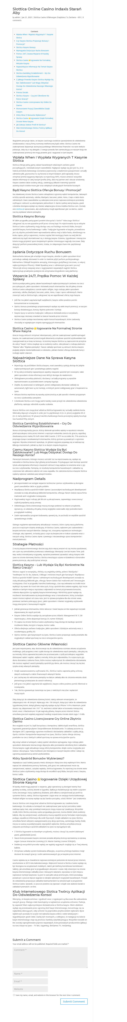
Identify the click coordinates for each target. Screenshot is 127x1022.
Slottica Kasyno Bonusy (25, 47)
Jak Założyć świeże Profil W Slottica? (31, 125)
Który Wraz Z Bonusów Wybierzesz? (31, 115)
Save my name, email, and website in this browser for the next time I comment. (48, 995)
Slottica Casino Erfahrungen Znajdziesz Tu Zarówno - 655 (57, 17)
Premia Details (22, 92)
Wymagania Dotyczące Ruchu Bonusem (32, 50)
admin (17, 17)
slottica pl (20, 209)
